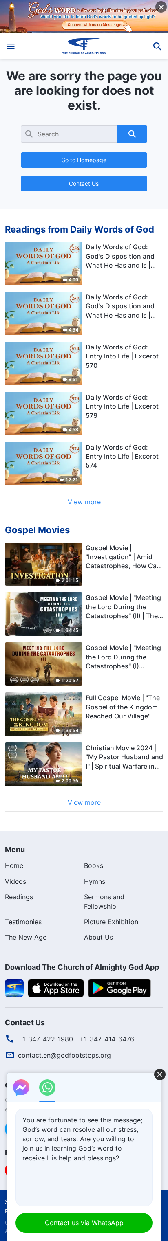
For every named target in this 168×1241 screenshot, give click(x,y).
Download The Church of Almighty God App (82, 967)
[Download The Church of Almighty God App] (14, 987)
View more (84, 502)
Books (93, 865)
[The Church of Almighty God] (84, 46)
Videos (15, 881)
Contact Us (84, 183)
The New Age (25, 937)
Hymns (94, 881)
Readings (19, 897)
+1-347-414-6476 (107, 1039)
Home (14, 865)
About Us (98, 937)
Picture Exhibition (111, 922)
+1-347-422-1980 (45, 1039)
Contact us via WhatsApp (84, 1223)
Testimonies (23, 922)
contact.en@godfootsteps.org (64, 1055)
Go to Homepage (83, 159)
